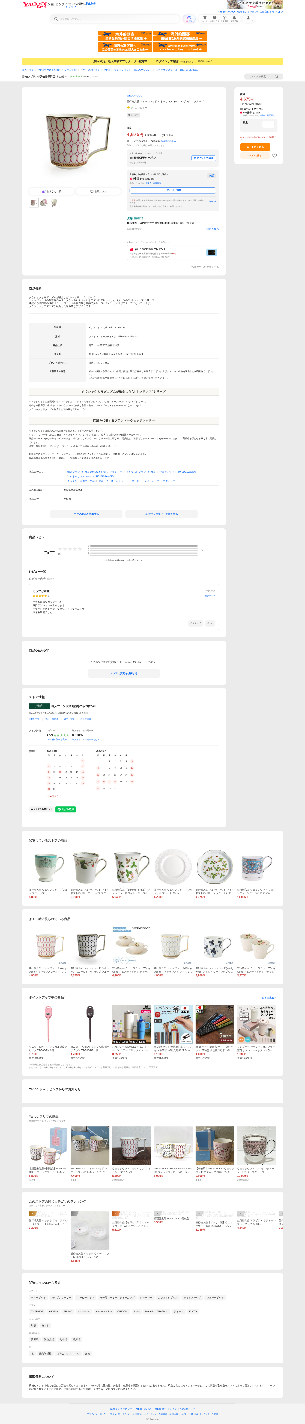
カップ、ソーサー (61, 1297)
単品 (33, 1325)
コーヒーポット (85, 1297)
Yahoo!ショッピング (121, 1408)
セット (45, 1325)
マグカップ (169, 481)
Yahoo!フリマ (187, 1408)
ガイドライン (150, 1414)
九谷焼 (63, 1339)
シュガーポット (215, 1297)
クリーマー (146, 1297)
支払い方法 (34, 719)
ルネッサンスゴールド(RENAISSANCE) (177, 69)
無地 (87, 1353)
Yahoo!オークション (165, 1408)
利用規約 (137, 1414)
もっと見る (268, 997)
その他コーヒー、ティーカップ (117, 1297)
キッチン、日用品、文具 (81, 481)
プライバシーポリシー (97, 1414)
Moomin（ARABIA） (156, 1311)
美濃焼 (34, 1339)
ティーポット (38, 1297)
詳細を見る (213, 229)
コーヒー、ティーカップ (145, 481)
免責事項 (163, 1414)
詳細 (211, 201)
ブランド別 (70, 69)
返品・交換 (69, 719)
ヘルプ (279, 11)
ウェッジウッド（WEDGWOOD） (133, 69)
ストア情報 (85, 719)
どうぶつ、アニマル (68, 1353)
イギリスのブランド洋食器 (95, 69)
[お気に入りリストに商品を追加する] (274, 155)
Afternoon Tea (104, 1311)
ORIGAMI (122, 1311)
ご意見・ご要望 (210, 1414)
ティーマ (179, 1311)
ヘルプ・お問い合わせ (190, 1414)
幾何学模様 (45, 1353)
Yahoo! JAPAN (226, 11)
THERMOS (37, 1311)
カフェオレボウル (168, 1297)
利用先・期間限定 (153, 183)
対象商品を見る (168, 141)
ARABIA (53, 1311)
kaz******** (210, 596)
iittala (137, 1311)
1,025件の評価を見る (57, 739)
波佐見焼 (49, 1339)
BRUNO (68, 1311)
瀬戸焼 (76, 1339)
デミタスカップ (192, 1297)
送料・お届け (51, 719)
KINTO (193, 1311)
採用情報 (173, 1414)
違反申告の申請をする (206, 266)
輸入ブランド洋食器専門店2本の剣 (41, 69)
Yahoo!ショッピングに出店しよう (255, 11)
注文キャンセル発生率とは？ (86, 739)
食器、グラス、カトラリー (113, 481)
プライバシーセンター (120, 1414)
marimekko (84, 1311)
